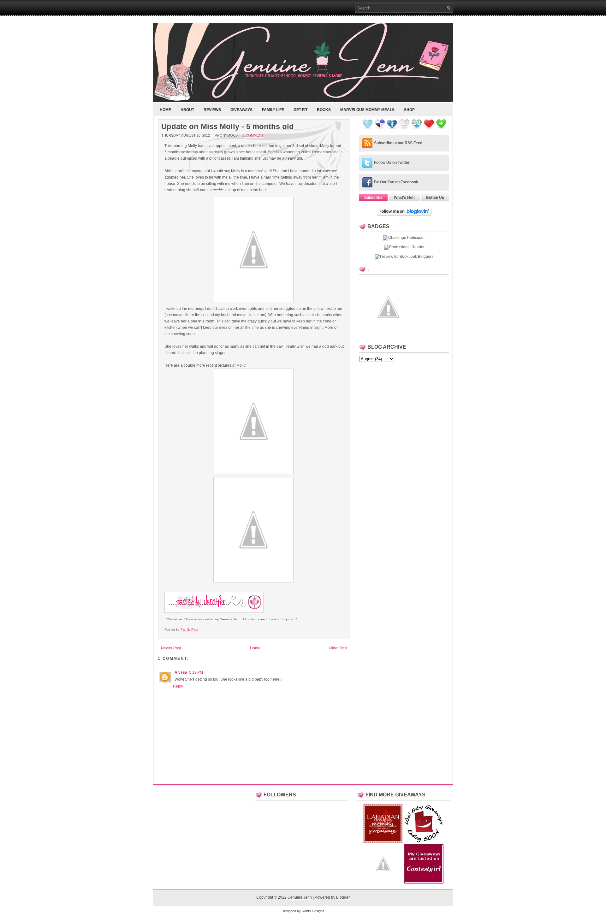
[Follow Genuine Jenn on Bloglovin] (404, 214)
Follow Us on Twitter (392, 162)
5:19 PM (196, 672)
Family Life (273, 110)
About (187, 110)
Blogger (343, 897)
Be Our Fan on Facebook (396, 182)
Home (165, 110)
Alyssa (181, 672)
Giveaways (241, 110)
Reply (178, 686)
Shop (409, 110)
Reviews (212, 110)
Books (324, 110)
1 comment (253, 135)
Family (185, 629)
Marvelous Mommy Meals (367, 110)
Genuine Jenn (300, 897)
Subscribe (373, 197)
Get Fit (300, 110)
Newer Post (171, 648)
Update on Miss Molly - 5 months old (227, 126)
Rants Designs (313, 911)
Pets (194, 629)
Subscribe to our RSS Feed (398, 143)
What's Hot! (404, 197)
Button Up (435, 197)
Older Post (338, 648)
